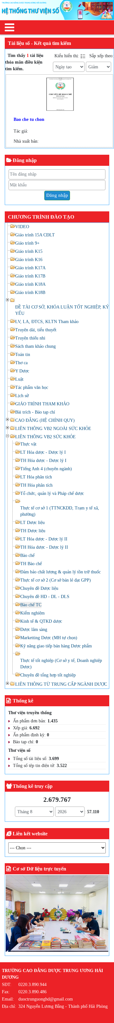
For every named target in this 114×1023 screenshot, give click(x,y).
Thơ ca (21, 362)
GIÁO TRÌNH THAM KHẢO (42, 404)
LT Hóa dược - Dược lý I (43, 452)
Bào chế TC (30, 604)
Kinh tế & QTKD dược (41, 621)
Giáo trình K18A (30, 284)
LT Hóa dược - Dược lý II (43, 539)
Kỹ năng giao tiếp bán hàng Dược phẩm (56, 646)
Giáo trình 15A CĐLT (35, 235)
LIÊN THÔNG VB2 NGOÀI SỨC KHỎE (53, 428)
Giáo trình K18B (30, 292)
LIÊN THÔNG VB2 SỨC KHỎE (45, 436)
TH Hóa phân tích (36, 485)
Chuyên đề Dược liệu (39, 588)
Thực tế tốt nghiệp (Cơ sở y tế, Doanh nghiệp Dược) (61, 663)
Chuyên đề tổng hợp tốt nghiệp (48, 675)
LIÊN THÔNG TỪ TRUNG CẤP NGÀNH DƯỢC (61, 684)
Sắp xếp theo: (101, 55)
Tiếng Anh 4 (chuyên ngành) (46, 468)
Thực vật (28, 444)
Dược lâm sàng (33, 629)
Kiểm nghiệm (32, 613)
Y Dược (22, 371)
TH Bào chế (31, 563)
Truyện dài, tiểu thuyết (35, 329)
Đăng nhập (57, 195)
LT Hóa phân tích (36, 477)
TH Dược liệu (32, 530)
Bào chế (27, 555)
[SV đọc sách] (57, 914)
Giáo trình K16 (28, 259)
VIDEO (22, 226)
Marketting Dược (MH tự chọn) (48, 637)
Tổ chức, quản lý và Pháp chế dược (52, 493)
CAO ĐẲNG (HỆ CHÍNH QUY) (45, 420)
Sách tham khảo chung (35, 346)
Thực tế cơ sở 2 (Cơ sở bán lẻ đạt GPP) (55, 580)
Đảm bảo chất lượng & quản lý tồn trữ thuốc (60, 572)
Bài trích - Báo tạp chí (35, 412)
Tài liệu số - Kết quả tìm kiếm (39, 43)
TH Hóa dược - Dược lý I (43, 460)
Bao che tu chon (29, 119)
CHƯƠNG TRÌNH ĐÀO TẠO (41, 217)
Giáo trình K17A (30, 267)
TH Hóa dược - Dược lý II (44, 547)
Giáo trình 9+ (27, 243)
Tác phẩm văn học (31, 387)
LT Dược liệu (32, 522)
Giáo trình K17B (30, 276)
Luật (19, 379)
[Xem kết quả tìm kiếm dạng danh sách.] (83, 55)
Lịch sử (22, 395)
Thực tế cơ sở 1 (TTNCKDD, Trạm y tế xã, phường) (59, 511)
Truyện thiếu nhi (30, 338)
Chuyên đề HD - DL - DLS (44, 596)
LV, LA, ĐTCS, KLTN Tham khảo (47, 321)
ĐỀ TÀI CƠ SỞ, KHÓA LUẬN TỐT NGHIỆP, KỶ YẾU (62, 310)
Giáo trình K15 (28, 251)
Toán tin (22, 354)
